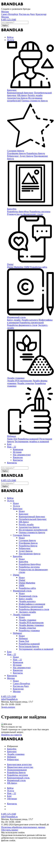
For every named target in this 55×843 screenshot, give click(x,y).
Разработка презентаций (31, 322)
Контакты (18, 460)
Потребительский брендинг (33, 519)
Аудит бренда (26, 156)
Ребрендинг (13, 156)
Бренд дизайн (14, 320)
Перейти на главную (11, 734)
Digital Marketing (15, 267)
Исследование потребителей (33, 530)
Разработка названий (28, 439)
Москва (5, 17)
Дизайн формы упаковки (31, 625)
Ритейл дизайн (35, 95)
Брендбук (11, 209)
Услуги (10, 40)
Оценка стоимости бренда (34, 100)
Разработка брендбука (18, 211)
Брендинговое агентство (19, 764)
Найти (5, 25)
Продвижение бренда (29, 553)
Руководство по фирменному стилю (25, 214)
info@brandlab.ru (9, 699)
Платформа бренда (16, 153)
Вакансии (18, 457)
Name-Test (12, 439)
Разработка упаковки (29, 630)
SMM (26, 267)
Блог (9, 444)
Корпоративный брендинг (20, 92)
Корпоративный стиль (18, 777)
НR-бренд (22, 95)
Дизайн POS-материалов (19, 380)
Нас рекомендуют (22, 454)
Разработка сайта (38, 267)
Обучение (12, 798)
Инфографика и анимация (32, 604)
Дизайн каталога (29, 320)
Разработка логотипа (39, 211)
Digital (10, 264)
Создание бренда (15, 150)
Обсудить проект (9, 830)
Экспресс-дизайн (27, 612)
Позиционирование (17, 770)
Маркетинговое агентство (20, 767)
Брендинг (12, 90)
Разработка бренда (35, 153)
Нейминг (11, 436)
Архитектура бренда (17, 98)
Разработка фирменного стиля (22, 325)
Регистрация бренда (29, 646)
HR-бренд (12, 783)
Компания (18, 449)
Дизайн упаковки (15, 378)
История (17, 452)
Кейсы (10, 37)
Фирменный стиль (16, 317)
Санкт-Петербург (9, 14)
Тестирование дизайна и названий (32, 441)
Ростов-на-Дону (27, 14)
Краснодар (41, 14)
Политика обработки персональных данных (23, 827)
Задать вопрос (8, 707)
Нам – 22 (11, 446)
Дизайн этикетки (25, 383)
